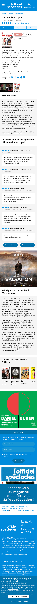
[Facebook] (12, 78)
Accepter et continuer (18, 596)
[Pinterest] (21, 78)
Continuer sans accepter (18, 601)
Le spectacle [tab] (7, 28)
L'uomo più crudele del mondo (5, 383)
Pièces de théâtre (16, 134)
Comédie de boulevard (20, 61)
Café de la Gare (9, 63)
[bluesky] (18, 78)
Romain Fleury (6, 309)
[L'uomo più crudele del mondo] (6, 373)
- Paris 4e (11, 20)
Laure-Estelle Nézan (8, 343)
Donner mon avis (27, 245)
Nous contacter (19, 507)
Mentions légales (23, 510)
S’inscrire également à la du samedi (17, 455)
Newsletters (5, 510)
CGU (15, 510)
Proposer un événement (17, 508)
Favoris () (25, 23)
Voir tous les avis (10, 245)
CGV (11, 510)
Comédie (9, 61)
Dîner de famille (33, 382)
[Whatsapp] (15, 78)
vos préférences (13, 589)
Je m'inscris (18, 460)
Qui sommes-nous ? (8, 507)
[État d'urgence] (25, 373)
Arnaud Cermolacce (8, 333)
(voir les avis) (15, 23)
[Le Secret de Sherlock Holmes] (15, 373)
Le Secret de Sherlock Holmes (15, 383)
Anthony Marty (6, 320)
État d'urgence (24, 382)
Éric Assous (5, 299)
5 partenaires (15, 587)
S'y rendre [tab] (20, 28)
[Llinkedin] (24, 78)
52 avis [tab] (32, 28)
